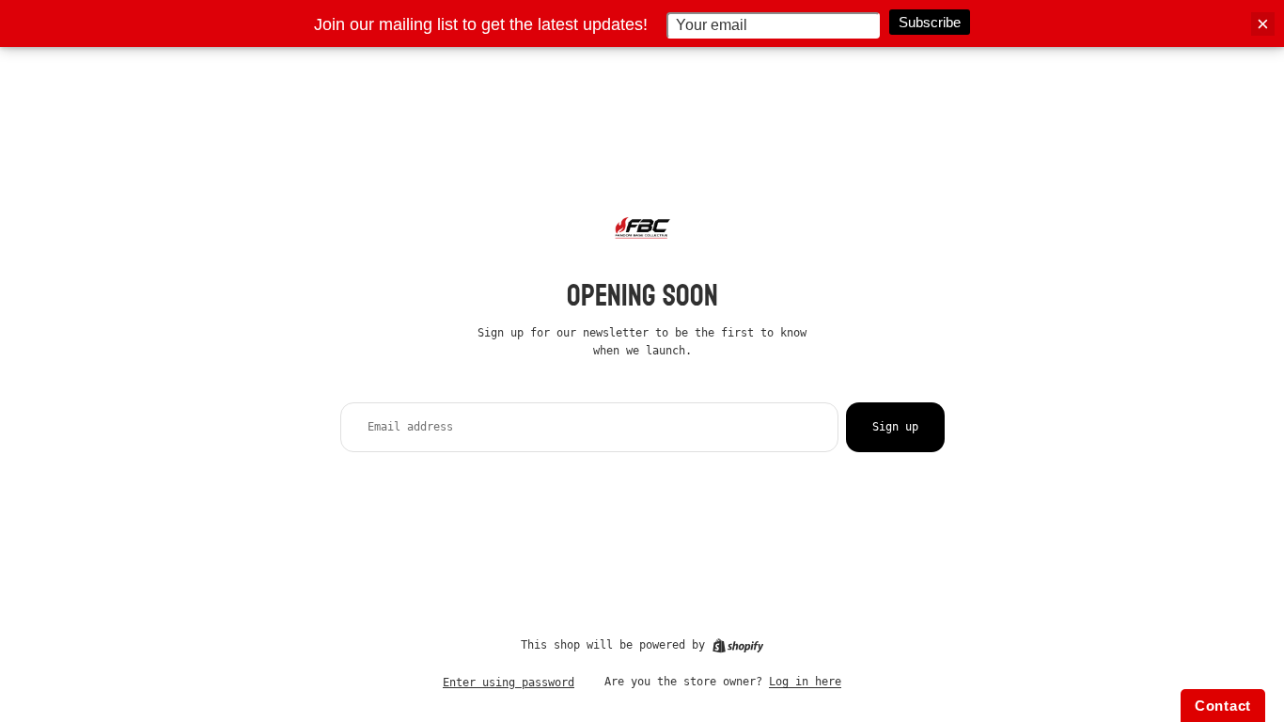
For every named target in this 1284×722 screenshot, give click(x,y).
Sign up (895, 426)
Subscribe (930, 22)
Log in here (805, 681)
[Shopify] (737, 645)
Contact (1223, 706)
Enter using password (508, 682)
